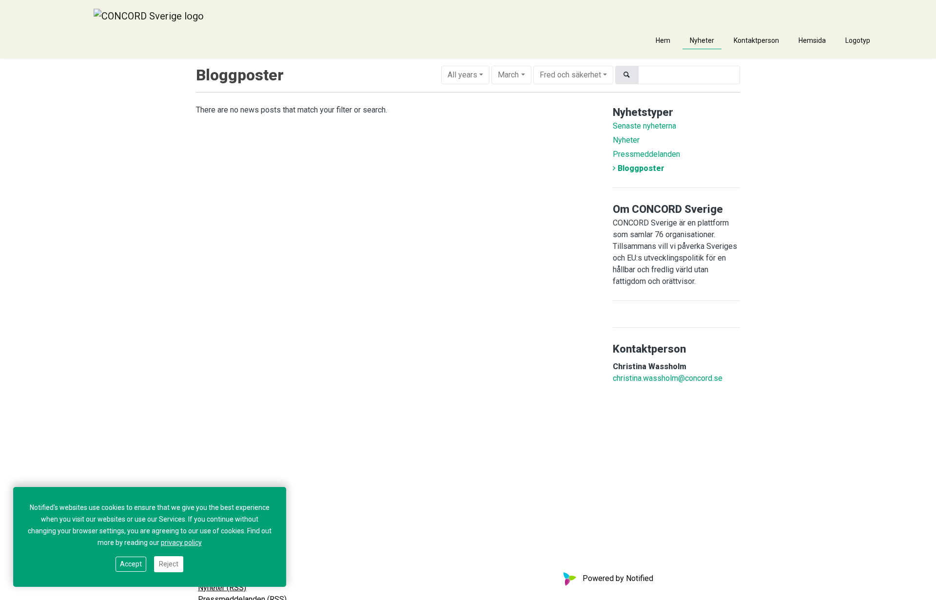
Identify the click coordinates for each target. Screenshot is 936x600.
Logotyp (857, 40)
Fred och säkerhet (570, 74)
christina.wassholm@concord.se (667, 378)
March (508, 74)
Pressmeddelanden (646, 154)
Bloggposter (641, 168)
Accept (131, 564)
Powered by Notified (618, 578)
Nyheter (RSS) (222, 587)
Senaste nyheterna (644, 126)
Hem (663, 40)
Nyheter (702, 40)
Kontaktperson (756, 40)
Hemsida (812, 40)
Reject (168, 564)
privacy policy (181, 542)
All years (462, 74)
